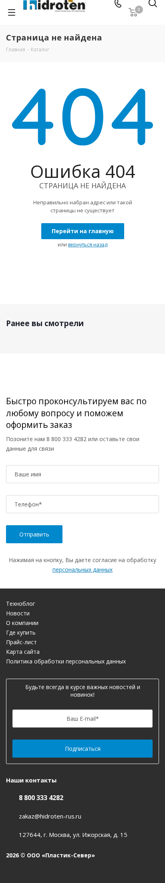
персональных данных (82, 569)
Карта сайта (23, 651)
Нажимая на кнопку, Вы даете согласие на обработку (82, 564)
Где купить (21, 632)
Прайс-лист (21, 642)
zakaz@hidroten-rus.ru (50, 816)
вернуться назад (87, 244)
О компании (22, 623)
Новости (18, 613)
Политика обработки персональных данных (66, 661)
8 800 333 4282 (66, 439)
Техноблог (20, 603)
